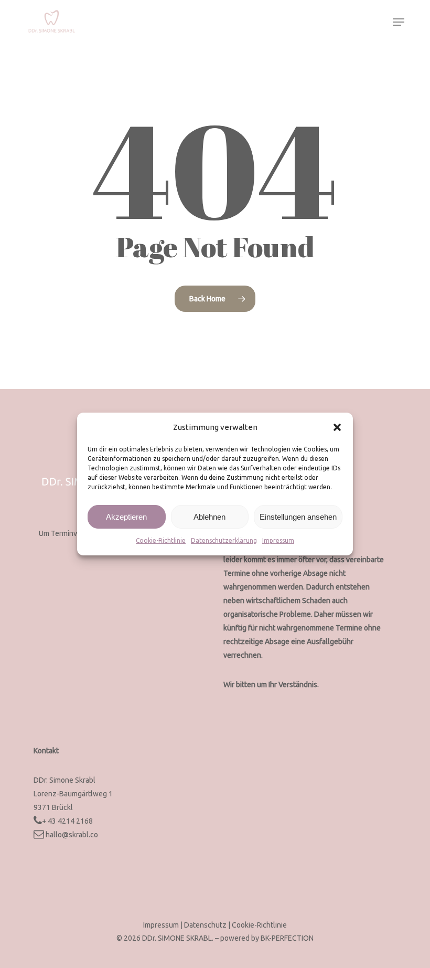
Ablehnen (209, 516)
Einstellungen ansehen (298, 516)
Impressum (278, 540)
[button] (337, 427)
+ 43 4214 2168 (67, 821)
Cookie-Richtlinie (161, 540)
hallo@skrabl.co (72, 834)
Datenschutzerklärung (224, 540)
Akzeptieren (126, 516)
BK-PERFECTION (287, 938)
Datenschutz (206, 925)
